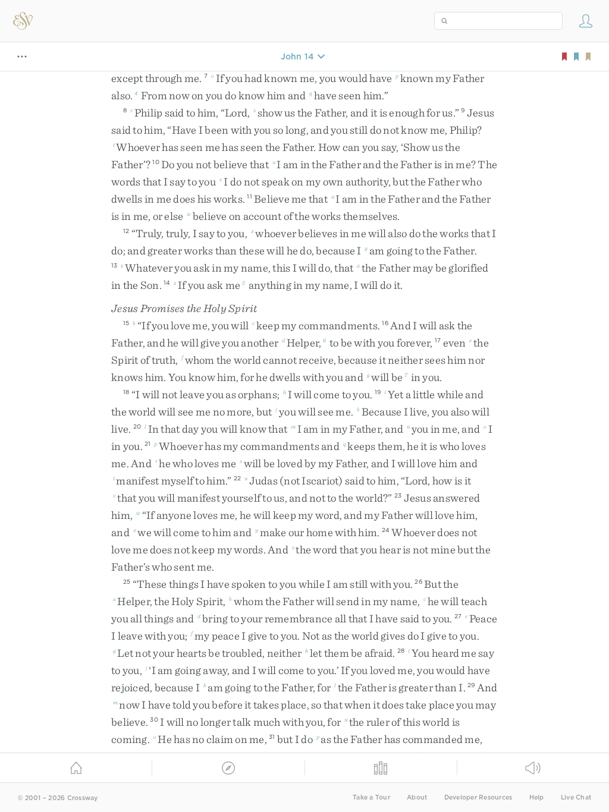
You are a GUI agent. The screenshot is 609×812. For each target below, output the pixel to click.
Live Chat (576, 797)
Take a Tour (371, 797)
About (417, 797)
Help (536, 797)
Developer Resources (478, 797)
